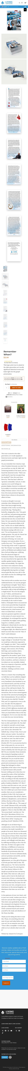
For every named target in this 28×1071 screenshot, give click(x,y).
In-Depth (20, 394)
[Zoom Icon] (25, 9)
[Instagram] (8, 1030)
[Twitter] (2, 1030)
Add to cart (16, 387)
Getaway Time (15, 394)
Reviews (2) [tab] (5, 449)
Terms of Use (16, 1068)
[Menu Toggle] (25, 7)
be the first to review (10, 362)
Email (6, 958)
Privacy (10, 1068)
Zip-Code (4, 974)
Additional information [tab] (11, 445)
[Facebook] (5, 1030)
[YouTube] (11, 1030)
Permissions (22, 1067)
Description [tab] (6, 442)
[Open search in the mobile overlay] (19, 2)
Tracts (19, 392)
